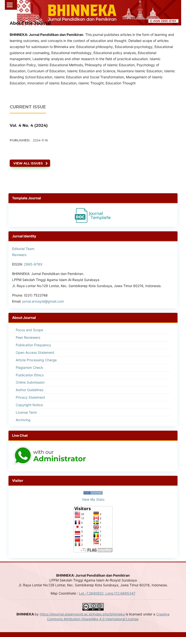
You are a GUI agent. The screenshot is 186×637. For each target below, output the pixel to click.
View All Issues (28, 163)
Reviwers (19, 255)
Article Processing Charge (36, 360)
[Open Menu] (10, 5)
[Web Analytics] (93, 493)
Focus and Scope (29, 330)
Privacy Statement (30, 397)
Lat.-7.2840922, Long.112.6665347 (107, 593)
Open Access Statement (35, 352)
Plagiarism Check (29, 367)
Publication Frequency (33, 345)
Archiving (23, 420)
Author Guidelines (29, 390)
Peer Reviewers (28, 337)
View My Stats (93, 499)
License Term (26, 412)
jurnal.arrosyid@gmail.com (43, 301)
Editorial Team (23, 249)
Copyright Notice (29, 405)
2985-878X (33, 264)
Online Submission (30, 382)
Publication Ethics (30, 375)
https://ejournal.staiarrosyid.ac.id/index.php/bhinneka (82, 614)
